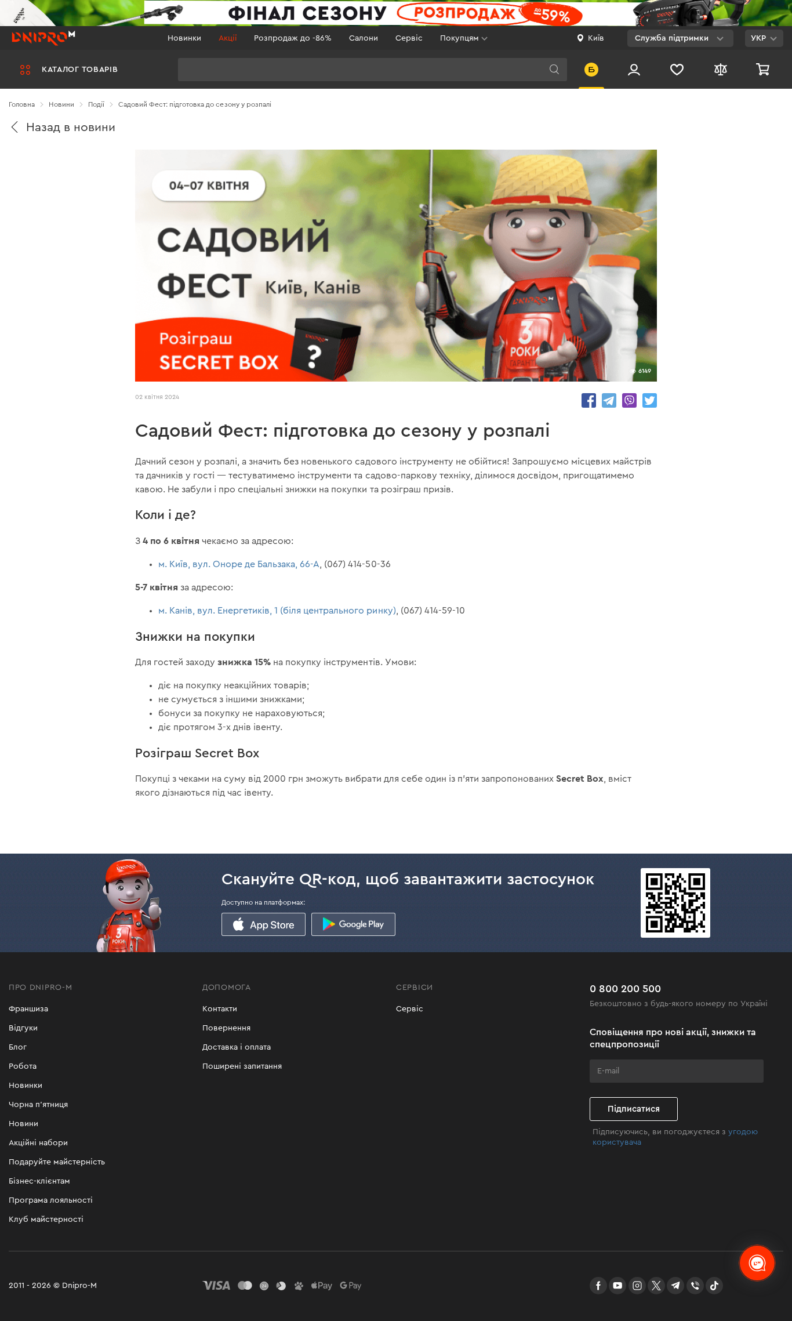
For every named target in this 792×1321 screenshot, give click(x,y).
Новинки (184, 38)
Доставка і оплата (236, 1047)
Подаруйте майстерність (57, 1162)
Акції (228, 38)
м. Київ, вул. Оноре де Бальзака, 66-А (238, 564)
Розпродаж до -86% (293, 38)
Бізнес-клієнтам (39, 1181)
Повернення (226, 1028)
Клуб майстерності (46, 1219)
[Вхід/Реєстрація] (634, 69)
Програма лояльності (51, 1200)
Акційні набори (38, 1143)
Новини (23, 1124)
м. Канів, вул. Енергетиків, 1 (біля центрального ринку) (277, 610)
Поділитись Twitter (649, 400)
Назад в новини (70, 127)
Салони (363, 38)
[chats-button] (757, 1263)
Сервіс (409, 38)
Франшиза (28, 1009)
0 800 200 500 (625, 989)
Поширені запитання (242, 1066)
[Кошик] (764, 69)
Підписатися (634, 1109)
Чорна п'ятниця (38, 1105)
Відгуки (23, 1028)
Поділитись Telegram (609, 400)
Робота (23, 1066)
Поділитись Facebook (589, 400)
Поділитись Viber (629, 400)
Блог (18, 1047)
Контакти (219, 1009)
